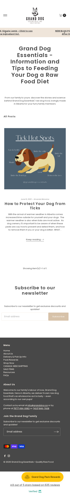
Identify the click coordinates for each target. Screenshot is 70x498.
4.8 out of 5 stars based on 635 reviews (35, 485)
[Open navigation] (5, 15)
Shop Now (8, 363)
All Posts (10, 116)
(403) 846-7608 (41, 408)
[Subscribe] (56, 432)
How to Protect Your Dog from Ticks (35, 206)
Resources (9, 372)
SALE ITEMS (8, 369)
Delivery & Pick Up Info (14, 356)
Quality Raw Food (44, 462)
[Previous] (5, 32)
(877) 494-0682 (22, 408)
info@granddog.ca (38, 405)
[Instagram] (9, 456)
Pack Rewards (10, 359)
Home (6, 350)
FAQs (6, 375)
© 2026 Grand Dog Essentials (18, 462)
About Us (8, 353)
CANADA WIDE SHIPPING (15, 366)
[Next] (64, 32)
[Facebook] (5, 456)
